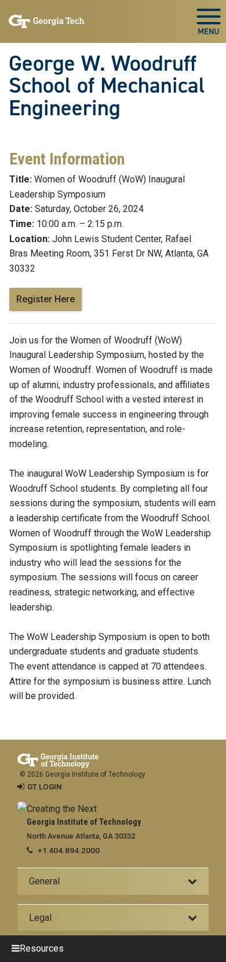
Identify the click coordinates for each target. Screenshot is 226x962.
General (44, 881)
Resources (42, 948)
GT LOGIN (44, 786)
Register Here (45, 299)
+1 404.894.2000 (69, 850)
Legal (40, 917)
